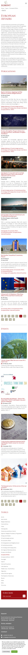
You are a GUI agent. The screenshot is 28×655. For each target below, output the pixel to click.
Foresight (3, 559)
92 (10, 504)
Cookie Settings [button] (6, 651)
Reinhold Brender (7, 177)
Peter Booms (6, 135)
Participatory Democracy (7, 576)
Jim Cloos (5, 297)
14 (24, 316)
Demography (4, 230)
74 (2, 504)
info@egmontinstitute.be (9, 637)
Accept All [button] (14, 651)
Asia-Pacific (4, 519)
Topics (6, 8)
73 (24, 501)
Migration (3, 571)
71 (16, 501)
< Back (3, 10)
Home (2, 8)
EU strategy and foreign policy (8, 108)
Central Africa (4, 524)
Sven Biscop (6, 258)
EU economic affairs (13, 230)
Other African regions (6, 573)
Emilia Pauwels (14, 218)
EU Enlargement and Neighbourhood (10, 543)
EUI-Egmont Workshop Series (8, 550)
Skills (2, 583)
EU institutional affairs (20, 190)
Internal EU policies (6, 193)
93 (10, 319)
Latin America (4, 566)
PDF (3, 89)
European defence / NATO (7, 109)
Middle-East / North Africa (7, 568)
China (2, 526)
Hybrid (2, 561)
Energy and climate (6, 535)
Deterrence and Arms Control (8, 531)
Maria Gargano (7, 218)
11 (13, 316)
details (17, 89)
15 (2, 319)
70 (13, 501)
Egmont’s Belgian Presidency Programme (11, 533)
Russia (2, 578)
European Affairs (17, 232)
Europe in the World (22, 108)
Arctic (2, 517)
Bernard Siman (6, 95)
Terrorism (3, 585)
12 (16, 316)
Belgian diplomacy (5, 106)
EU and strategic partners (17, 106)
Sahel (2, 580)
